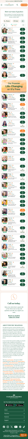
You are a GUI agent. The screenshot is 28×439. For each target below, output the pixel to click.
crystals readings (9, 373)
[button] (2, 5)
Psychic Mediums (21, 383)
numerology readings (8, 371)
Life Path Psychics (13, 362)
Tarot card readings (18, 370)
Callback (22, 105)
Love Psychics (10, 359)
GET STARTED (24, 4)
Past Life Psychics (9, 365)
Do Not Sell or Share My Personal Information (14, 436)
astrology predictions (19, 371)
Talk (22, 29)
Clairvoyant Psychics (15, 379)
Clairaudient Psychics (8, 380)
